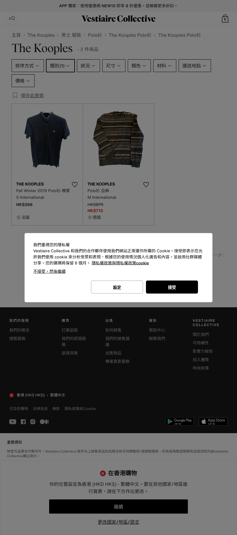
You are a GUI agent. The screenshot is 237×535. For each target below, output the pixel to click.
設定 (117, 287)
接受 (172, 287)
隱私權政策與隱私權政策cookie (120, 263)
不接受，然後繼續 (49, 271)
